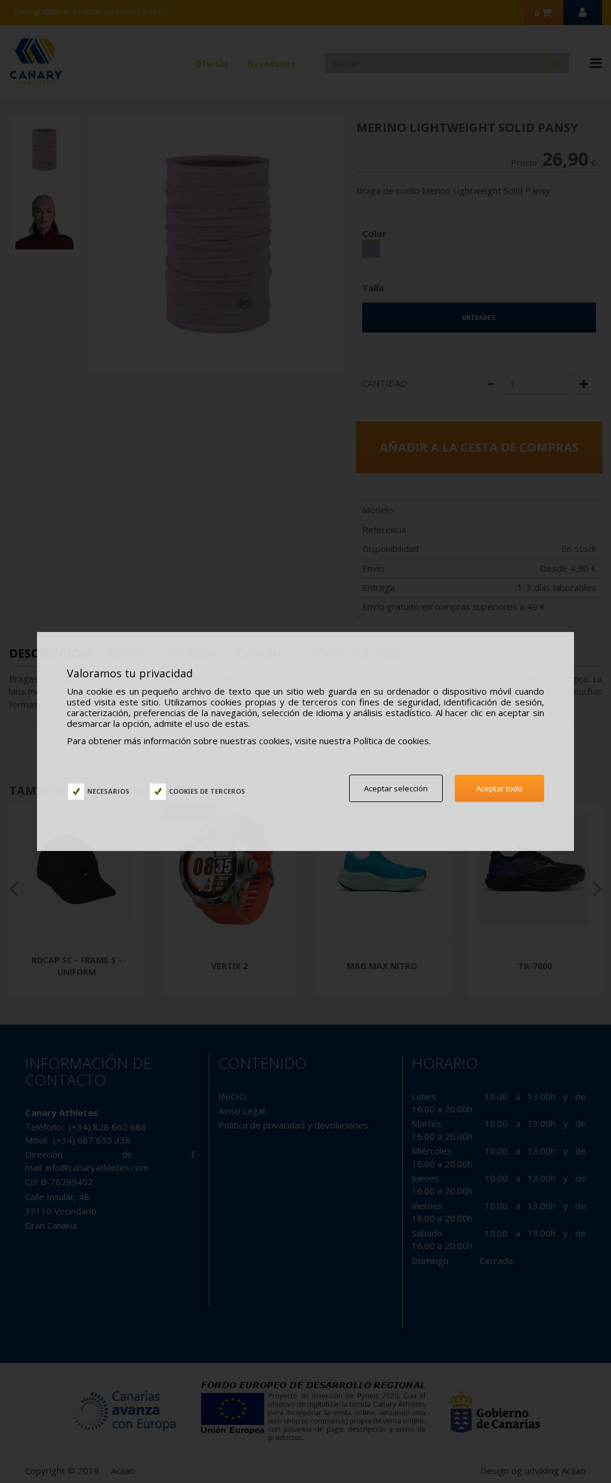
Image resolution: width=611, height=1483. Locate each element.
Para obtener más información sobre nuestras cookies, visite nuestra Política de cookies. (249, 741)
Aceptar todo (499, 788)
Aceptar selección (396, 788)
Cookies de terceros (207, 791)
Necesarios (108, 791)
